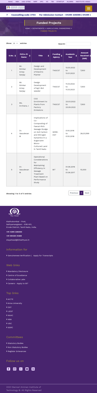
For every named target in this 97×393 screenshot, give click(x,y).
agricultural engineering (58, 28)
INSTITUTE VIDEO (83, 1)
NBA (17, 1)
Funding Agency (56, 55)
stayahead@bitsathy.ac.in (17, 240)
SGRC (10, 327)
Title (40, 55)
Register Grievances (16, 351)
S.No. (11, 55)
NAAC (10, 1)
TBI (52, 1)
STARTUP (60, 1)
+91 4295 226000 (14, 232)
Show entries (16, 43)
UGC (9, 323)
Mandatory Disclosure (17, 271)
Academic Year (70, 55)
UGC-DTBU (26, 1)
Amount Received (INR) (84, 56)
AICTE (10, 299)
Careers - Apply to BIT (17, 283)
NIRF (35, 1)
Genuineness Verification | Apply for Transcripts (30, 255)
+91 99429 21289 (14, 236)
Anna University (14, 303)
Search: (61, 44)
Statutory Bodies (15, 343)
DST (9, 307)
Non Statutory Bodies (17, 347)
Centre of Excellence (17, 275)
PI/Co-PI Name (24, 55)
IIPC (41, 1)
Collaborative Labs (16, 279)
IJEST (10, 311)
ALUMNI (70, 1)
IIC (47, 1)
